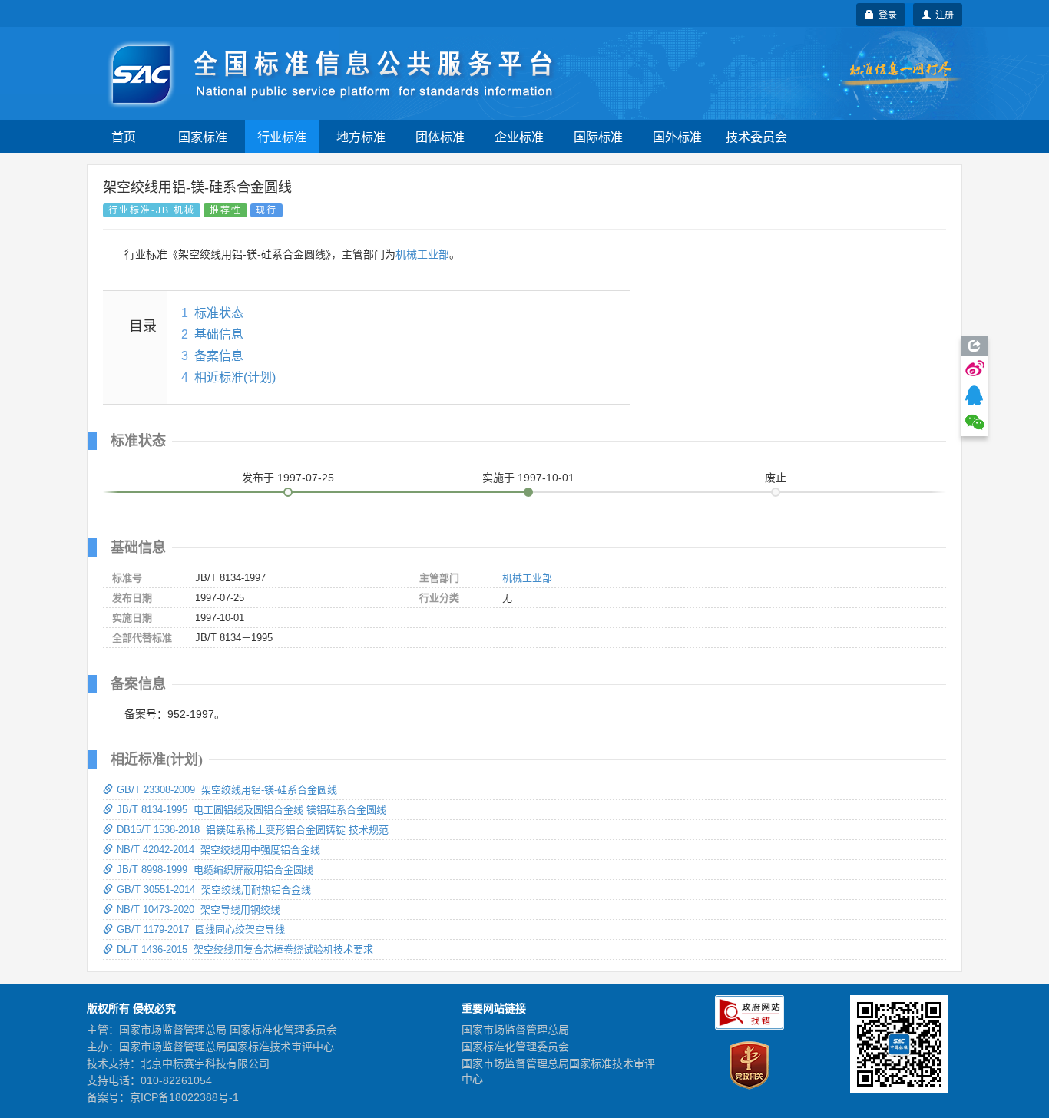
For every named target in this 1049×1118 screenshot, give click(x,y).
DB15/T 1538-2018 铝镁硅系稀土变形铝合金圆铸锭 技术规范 (253, 829)
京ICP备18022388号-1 (184, 1097)
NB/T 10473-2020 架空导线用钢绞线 (198, 909)
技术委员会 (756, 136)
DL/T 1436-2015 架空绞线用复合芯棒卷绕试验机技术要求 (245, 949)
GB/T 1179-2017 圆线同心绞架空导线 (201, 929)
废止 (775, 477)
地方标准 (361, 136)
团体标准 (440, 136)
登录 (885, 14)
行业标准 (281, 136)
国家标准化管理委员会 (515, 1046)
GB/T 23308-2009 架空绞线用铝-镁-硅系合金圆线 (227, 790)
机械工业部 (422, 254)
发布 (288, 477)
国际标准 (598, 136)
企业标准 (519, 136)
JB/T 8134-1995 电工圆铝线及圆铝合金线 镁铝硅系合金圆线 (251, 809)
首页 (123, 136)
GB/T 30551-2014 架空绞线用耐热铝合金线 (214, 889)
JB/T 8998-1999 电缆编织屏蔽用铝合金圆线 (215, 869)
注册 (942, 14)
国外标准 (677, 136)
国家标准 (202, 136)
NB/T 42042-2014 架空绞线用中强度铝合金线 (218, 849)
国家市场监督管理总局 (515, 1030)
